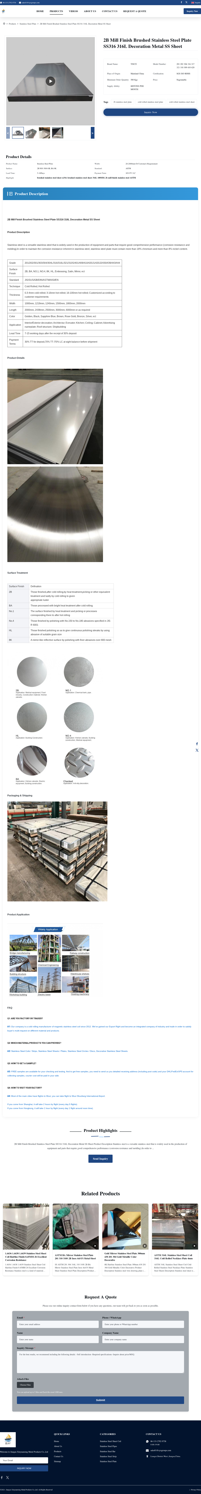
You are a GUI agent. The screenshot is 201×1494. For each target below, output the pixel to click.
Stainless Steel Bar (107, 1451)
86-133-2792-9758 (158, 1441)
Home (40, 11)
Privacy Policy (196, 1489)
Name (20, 1332)
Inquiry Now (192, 11)
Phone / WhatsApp (111, 1317)
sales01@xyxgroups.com (30, 2)
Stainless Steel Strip (108, 1456)
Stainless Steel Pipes (108, 1446)
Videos (73, 11)
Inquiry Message (26, 1348)
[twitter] (7, 1477)
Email (21, 1317)
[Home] (4, 23)
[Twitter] (186, 2)
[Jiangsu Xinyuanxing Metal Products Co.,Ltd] (3, 11)
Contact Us (109, 11)
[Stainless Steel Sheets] (50, 81)
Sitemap (57, 1461)
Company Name (110, 1332)
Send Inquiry (100, 1159)
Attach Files (23, 1379)
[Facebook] (181, 2)
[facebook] (2, 1477)
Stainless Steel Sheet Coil (110, 1441)
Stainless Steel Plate (28, 23)
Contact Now (26, 1271)
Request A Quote (134, 11)
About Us (90, 11)
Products (56, 11)
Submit (100, 1400)
